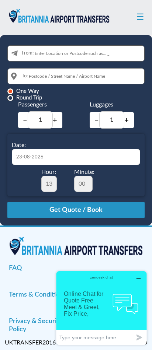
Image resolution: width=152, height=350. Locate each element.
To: (25, 76)
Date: (19, 145)
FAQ (15, 268)
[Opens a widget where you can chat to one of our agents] (101, 307)
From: (28, 53)
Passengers (32, 105)
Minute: (84, 172)
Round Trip (29, 98)
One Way (27, 91)
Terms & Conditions (37, 294)
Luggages (101, 105)
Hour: (48, 172)
